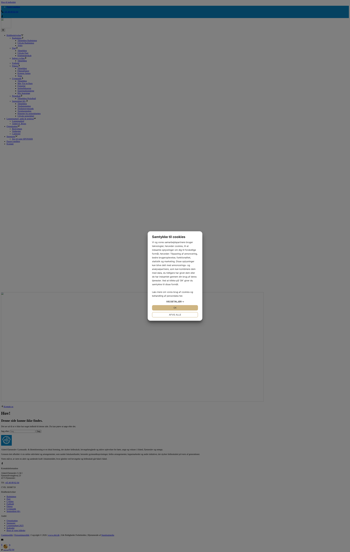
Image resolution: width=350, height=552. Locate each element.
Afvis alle (175, 314)
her (180, 295)
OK (175, 307)
